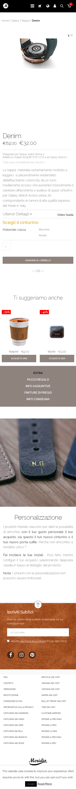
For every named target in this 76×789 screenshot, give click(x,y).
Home (5, 20)
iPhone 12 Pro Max (52, 719)
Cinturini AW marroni (16, 713)
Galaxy (15, 20)
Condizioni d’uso (13, 701)
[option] (19, 337)
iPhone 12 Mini (49, 731)
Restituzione (11, 695)
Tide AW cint (48, 707)
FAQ (5, 677)
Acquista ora (19, 358)
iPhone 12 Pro (49, 725)
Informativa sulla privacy (19, 707)
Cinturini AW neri (13, 725)
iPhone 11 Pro (49, 743)
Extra (38, 373)
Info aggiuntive (38, 386)
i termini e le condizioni (33, 641)
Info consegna (38, 399)
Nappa (25, 20)
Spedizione (10, 689)
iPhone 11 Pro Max (51, 737)
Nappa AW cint (50, 695)
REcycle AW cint (51, 677)
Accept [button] (31, 784)
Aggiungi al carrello (38, 260)
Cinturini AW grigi (14, 719)
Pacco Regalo (38, 379)
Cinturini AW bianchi (15, 737)
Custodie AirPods (51, 713)
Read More (44, 783)
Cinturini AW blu (13, 731)
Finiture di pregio (38, 392)
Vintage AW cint (51, 689)
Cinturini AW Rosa (14, 743)
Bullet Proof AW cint (54, 701)
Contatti (8, 683)
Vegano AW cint (51, 683)
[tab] (38, 373)
